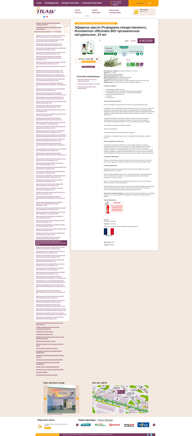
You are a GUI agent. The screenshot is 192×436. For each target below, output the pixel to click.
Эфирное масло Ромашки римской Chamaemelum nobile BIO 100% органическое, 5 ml (50, 260)
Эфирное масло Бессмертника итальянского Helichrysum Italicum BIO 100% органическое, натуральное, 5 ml (48, 58)
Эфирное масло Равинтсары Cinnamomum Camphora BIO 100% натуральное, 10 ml (48, 238)
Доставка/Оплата (115, 12)
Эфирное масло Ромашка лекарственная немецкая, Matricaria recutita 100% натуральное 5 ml (51, 256)
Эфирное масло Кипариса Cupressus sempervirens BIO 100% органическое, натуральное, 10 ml (50, 139)
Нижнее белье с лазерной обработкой (47, 367)
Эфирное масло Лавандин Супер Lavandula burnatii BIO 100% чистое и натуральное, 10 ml (50, 159)
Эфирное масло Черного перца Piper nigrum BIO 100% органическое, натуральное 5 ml (50, 297)
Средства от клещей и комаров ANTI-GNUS (49, 359)
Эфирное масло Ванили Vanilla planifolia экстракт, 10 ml (51, 67)
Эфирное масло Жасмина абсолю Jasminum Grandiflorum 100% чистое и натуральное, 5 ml (49, 118)
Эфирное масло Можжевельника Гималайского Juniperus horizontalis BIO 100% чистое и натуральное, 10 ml (49, 204)
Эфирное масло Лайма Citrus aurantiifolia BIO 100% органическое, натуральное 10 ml (50, 172)
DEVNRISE (56, 434)
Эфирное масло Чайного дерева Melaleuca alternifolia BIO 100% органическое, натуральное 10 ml (50, 292)
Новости (95, 10)
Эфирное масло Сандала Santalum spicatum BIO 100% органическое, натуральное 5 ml (50, 268)
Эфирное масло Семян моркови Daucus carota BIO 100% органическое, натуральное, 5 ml (50, 273)
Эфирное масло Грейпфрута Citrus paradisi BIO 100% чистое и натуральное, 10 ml (51, 102)
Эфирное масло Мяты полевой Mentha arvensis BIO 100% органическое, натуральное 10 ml (50, 212)
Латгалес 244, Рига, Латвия (54, 414)
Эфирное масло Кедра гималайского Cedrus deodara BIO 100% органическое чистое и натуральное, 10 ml (51, 135)
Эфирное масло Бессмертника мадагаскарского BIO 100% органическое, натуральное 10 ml (51, 62)
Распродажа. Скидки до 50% (44, 334)
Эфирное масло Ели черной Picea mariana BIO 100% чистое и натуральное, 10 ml (51, 114)
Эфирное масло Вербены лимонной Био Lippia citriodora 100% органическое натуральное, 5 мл (49, 71)
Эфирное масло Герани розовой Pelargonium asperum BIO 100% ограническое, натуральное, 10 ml (51, 93)
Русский (142, 3)
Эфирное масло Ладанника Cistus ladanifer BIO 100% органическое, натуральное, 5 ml (51, 168)
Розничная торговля (92, 3)
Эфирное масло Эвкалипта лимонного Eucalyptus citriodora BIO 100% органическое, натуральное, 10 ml (51, 313)
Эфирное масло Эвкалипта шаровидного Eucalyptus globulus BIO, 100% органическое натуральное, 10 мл (51, 309)
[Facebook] (148, 435)
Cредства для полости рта (44, 331)
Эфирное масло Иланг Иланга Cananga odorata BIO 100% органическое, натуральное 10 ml (50, 123)
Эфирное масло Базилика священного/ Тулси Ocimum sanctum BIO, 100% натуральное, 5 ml (49, 44)
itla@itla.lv (115, 4)
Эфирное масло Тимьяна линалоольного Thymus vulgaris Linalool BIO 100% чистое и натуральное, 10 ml (51, 286)
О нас (39, 3)
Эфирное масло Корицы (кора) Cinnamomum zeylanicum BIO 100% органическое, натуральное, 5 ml (50, 145)
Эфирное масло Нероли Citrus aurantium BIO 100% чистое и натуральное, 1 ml (50, 221)
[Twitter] (151, 435)
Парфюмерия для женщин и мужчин (47, 375)
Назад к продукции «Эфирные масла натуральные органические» (96, 23)
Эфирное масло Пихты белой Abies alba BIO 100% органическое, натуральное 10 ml (50, 233)
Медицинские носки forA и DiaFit (45, 341)
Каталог (77, 10)
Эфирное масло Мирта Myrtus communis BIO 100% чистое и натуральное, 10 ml (50, 193)
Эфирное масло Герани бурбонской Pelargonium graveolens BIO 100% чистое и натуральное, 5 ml (50, 97)
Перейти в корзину (88, 67)
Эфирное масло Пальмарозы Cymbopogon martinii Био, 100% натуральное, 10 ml (50, 225)
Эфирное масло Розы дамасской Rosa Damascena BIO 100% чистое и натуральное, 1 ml (50, 264)
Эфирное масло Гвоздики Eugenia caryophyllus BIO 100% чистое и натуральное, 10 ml (50, 89)
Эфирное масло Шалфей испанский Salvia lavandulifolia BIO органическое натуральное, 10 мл (50, 305)
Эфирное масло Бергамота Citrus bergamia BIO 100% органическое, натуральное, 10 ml (51, 48)
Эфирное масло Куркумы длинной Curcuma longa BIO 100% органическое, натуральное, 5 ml (51, 149)
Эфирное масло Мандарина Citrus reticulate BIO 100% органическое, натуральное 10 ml (49, 184)
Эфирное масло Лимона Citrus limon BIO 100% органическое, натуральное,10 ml (49, 180)
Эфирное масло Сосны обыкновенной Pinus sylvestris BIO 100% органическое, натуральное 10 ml (51, 277)
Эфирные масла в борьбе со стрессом (89, 84)
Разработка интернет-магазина (45, 434)
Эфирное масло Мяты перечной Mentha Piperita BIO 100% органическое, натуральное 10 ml (51, 208)
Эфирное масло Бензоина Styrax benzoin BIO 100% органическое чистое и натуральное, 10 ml (50, 53)
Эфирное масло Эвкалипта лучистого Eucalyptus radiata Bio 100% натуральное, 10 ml (50, 317)
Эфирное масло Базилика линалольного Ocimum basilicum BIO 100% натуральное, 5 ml (50, 40)
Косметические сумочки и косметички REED (49, 369)
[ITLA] (46, 15)
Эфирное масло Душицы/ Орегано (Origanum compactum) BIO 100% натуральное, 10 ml (49, 106)
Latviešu (149, 3)
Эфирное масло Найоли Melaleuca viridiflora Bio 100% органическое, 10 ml (49, 217)
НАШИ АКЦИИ (96, 12)
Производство (51, 3)
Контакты (78, 12)
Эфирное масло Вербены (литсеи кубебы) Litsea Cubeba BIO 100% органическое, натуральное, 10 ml (51, 75)
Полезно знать (114, 10)
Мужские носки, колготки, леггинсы (47, 348)
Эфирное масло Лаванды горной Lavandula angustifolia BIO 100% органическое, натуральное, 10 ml (51, 154)
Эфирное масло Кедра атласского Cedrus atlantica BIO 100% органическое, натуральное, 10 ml (50, 131)
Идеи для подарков (41, 372)
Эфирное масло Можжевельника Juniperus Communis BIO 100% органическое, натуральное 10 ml (50, 198)
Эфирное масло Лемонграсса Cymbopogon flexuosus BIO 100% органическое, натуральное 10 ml (51, 176)
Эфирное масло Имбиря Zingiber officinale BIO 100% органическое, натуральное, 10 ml (51, 127)
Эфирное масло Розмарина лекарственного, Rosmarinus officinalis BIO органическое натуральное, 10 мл (51, 243)
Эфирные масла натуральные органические (47, 31)
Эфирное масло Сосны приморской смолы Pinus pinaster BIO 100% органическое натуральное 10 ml (50, 281)
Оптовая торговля (70, 3)
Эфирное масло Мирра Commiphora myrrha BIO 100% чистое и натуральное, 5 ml (49, 188)
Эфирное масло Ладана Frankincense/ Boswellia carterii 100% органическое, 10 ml (49, 163)
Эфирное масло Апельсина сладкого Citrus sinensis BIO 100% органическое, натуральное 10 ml (50, 36)
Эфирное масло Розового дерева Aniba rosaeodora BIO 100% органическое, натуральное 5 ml (50, 247)
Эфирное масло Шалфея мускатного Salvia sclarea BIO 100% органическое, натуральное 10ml (50, 301)
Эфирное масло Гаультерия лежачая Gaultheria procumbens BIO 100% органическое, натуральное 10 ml (51, 84)
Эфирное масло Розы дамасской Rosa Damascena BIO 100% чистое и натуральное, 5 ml (50, 252)
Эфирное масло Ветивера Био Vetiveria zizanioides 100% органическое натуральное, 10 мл (50, 79)
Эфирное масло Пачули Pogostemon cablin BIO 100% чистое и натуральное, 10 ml (51, 229)
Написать (47, 428)
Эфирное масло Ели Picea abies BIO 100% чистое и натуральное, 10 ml (50, 110)
